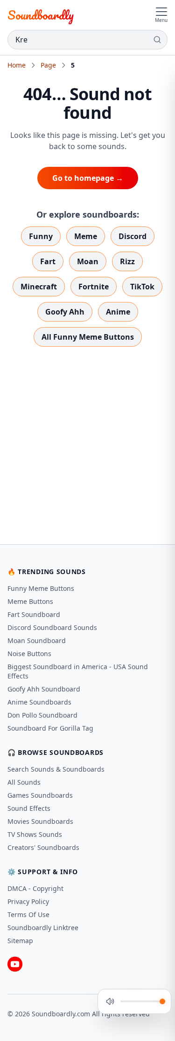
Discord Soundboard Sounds (52, 627)
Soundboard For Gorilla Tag (50, 728)
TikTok (142, 286)
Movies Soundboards (40, 821)
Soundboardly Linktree (42, 927)
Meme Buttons (30, 601)
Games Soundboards (40, 795)
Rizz (127, 261)
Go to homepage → (87, 178)
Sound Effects (28, 808)
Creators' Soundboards (43, 847)
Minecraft (39, 286)
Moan (87, 261)
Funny (41, 236)
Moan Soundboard (36, 640)
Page (48, 65)
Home (16, 65)
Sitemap (20, 940)
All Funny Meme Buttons (88, 337)
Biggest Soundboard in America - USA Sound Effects (77, 671)
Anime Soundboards (39, 702)
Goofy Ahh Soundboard (43, 689)
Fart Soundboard (33, 614)
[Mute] (110, 1001)
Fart (48, 261)
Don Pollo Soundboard (42, 715)
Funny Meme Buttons (40, 588)
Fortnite (93, 286)
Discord (133, 236)
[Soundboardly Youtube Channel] (14, 964)
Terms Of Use (28, 914)
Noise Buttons (29, 653)
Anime (118, 312)
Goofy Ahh (64, 312)
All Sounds (24, 782)
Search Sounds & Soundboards (56, 769)
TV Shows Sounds (34, 834)
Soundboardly (40, 15)
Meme (85, 236)
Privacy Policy (28, 901)
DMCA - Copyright (35, 888)
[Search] (157, 39)
